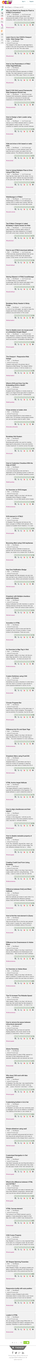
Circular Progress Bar (13, 703)
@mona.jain (9, 453)
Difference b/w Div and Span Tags (18, 729)
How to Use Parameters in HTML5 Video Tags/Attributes (18, 65)
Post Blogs (2, 42)
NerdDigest (16, 14)
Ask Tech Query (2, 39)
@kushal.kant (10, 56)
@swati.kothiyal (10, 265)
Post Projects (2, 12)
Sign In (23, 1)
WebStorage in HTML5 (14, 197)
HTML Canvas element (14, 1208)
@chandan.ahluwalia (12, 427)
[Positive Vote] (18, 25)
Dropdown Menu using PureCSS (17, 756)
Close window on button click (16, 410)
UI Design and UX (18, 7)
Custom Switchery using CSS (16, 676)
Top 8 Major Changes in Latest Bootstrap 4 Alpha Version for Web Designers (18, 225)
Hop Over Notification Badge (16, 570)
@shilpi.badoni (10, 320)
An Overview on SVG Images (16, 490)
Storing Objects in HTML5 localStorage (20, 277)
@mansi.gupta (10, 347)
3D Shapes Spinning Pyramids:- (17, 1262)
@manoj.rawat (10, 27)
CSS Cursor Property (13, 1235)
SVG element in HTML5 (14, 516)
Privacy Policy (12, 1355)
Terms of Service (21, 1355)
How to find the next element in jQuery (19, 916)
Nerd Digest (8, 7)
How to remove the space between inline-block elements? (18, 1023)
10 (21, 1342)
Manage (2, 24)
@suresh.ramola (10, 212)
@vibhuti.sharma (10, 506)
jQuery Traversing (12, 1049)
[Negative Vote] (21, 25)
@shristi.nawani (10, 586)
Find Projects (2, 21)
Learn (2, 31)
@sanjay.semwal (10, 107)
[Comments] (27, 25)
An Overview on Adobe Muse (16, 969)
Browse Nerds (2, 15)
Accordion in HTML (13, 623)
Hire (2, 9)
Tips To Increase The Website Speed (19, 996)
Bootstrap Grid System (14, 436)
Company (2, 28)
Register (32, 1)
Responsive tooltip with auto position (19, 1288)
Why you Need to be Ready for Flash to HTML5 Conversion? (20, 11)
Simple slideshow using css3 (16, 1129)
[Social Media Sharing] (30, 25)
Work (2, 18)
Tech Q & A (2, 37)
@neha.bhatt (9, 134)
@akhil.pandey (10, 402)
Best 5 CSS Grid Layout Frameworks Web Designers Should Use (19, 91)
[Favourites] (24, 25)
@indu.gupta (9, 1201)
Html (8, 14)
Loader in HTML (12, 1315)
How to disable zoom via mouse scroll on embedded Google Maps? (19, 331)
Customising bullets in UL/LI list (17, 1102)
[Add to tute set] (15, 25)
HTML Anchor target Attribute (16, 783)
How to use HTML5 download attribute (19, 250)
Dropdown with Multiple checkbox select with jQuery (18, 597)
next (25, 1342)
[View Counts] (33, 25)
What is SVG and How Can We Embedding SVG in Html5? (17, 384)
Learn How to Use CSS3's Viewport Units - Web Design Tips (18, 38)
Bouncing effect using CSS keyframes (19, 543)
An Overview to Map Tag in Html (17, 649)
